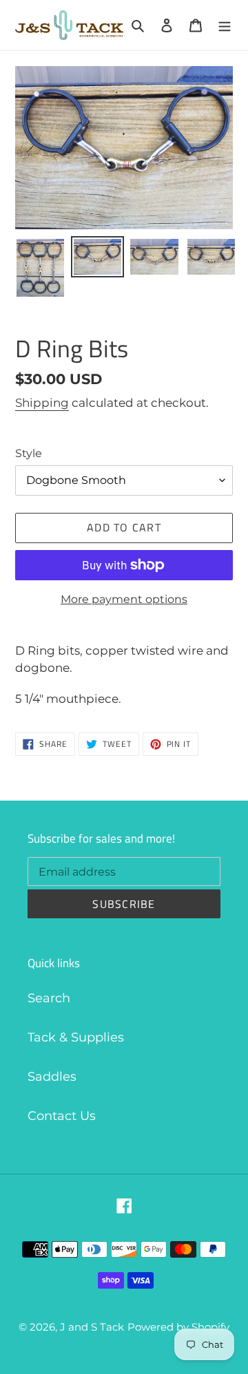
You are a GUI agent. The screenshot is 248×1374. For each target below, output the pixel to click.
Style (28, 453)
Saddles (52, 1076)
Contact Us (62, 1115)
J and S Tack (92, 1326)
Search (49, 998)
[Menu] (224, 25)
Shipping (42, 403)
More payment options (124, 599)
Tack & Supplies (76, 1037)
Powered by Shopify (178, 1326)
